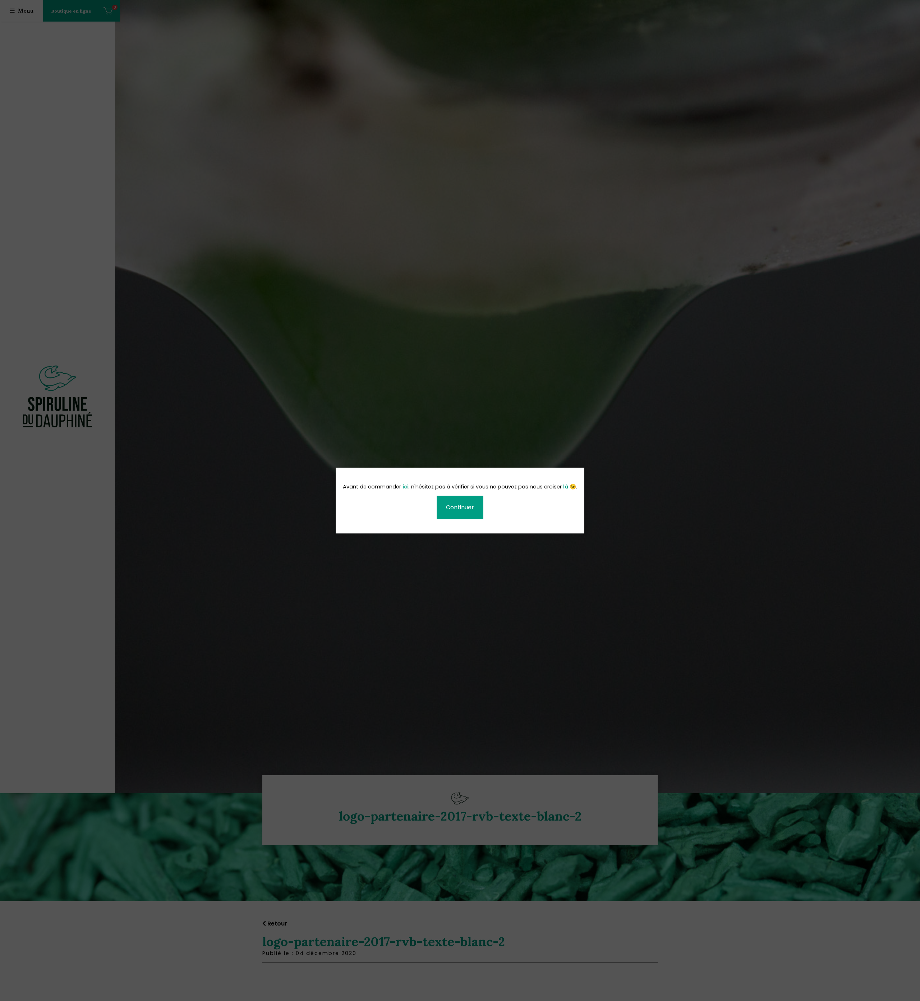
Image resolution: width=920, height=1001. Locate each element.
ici (405, 487)
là (565, 487)
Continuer (460, 507)
